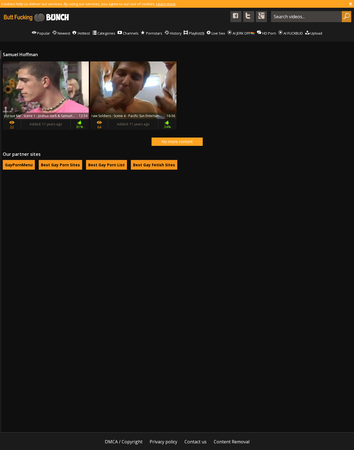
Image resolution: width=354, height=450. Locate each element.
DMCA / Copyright (123, 442)
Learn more (166, 3)
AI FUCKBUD (293, 33)
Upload (315, 33)
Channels (130, 33)
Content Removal (231, 442)
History (175, 33)
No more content (177, 141)
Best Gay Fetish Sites (154, 164)
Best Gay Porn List (106, 164)
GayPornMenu (19, 164)
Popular (43, 33)
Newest (63, 33)
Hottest (83, 33)
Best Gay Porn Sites (60, 164)
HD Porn (268, 33)
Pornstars (153, 33)
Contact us (195, 442)
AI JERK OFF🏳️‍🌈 (243, 33)
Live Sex (218, 33)
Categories (106, 33)
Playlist (196, 33)
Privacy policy (163, 442)
